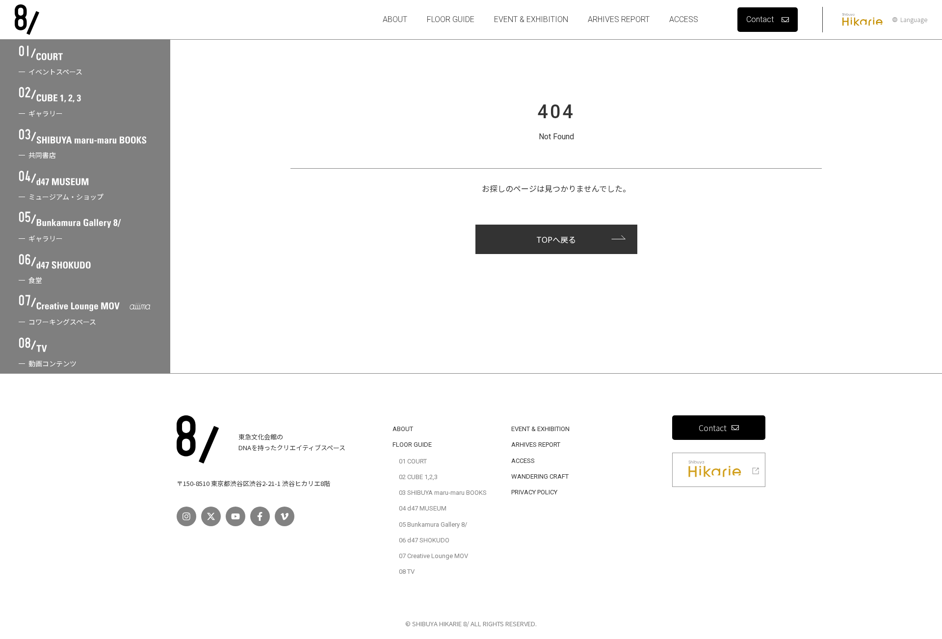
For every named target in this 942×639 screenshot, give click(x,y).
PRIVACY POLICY (534, 492)
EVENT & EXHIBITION (531, 19)
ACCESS (683, 19)
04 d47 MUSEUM (422, 508)
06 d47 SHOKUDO (424, 540)
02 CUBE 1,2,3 (418, 477)
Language (913, 19)
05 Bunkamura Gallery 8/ (433, 524)
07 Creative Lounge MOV (433, 556)
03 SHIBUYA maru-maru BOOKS (443, 492)
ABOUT (395, 19)
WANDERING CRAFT (540, 476)
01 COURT (413, 461)
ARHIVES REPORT (619, 19)
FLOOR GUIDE (450, 19)
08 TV (407, 571)
